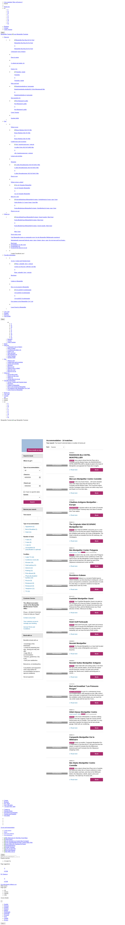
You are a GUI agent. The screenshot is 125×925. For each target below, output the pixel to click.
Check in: (27, 474)
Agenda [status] (6, 893)
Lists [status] (5, 895)
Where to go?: (28, 461)
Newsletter (7, 815)
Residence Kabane (77, 575)
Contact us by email (29, 618)
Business (6, 26)
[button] (64, 78)
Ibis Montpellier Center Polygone (83, 550)
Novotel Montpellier (77, 643)
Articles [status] (6, 892)
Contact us (7, 809)
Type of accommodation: (31, 467)
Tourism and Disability (10, 814)
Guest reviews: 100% (75, 552)
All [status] (5, 890)
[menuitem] (65, 79)
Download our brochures (11, 812)
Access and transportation (7, 827)
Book (96, 470)
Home (5, 343)
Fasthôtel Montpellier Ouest (81, 598)
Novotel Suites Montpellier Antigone (85, 663)
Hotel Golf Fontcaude (78, 622)
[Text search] (39, 518)
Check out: (27, 483)
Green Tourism (8, 29)
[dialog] (62, 914)
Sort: (47, 447)
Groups (6, 28)
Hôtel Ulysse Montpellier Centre (83, 712)
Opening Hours (8, 811)
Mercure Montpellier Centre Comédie (85, 479)
